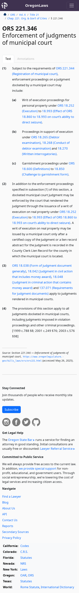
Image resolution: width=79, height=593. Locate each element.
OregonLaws (36, 5)
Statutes (26, 558)
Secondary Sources (15, 532)
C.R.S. (24, 552)
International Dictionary (57, 587)
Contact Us (9, 520)
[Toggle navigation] (72, 5)
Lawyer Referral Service (56, 449)
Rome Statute (29, 587)
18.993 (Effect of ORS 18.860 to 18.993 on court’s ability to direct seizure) (48, 116)
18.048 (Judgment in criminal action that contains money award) (41, 282)
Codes (24, 546)
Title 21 (34, 14)
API (4, 514)
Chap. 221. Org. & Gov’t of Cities (27, 18)
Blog (5, 502)
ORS (12, 14)
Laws (23, 569)
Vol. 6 (22, 14)
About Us (8, 508)
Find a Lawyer (11, 496)
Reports (7, 526)
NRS (23, 564)
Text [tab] (8, 59)
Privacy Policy (11, 538)
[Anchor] (25, 90)
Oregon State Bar (20, 440)
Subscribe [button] (11, 410)
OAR (23, 575)
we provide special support (37, 468)
